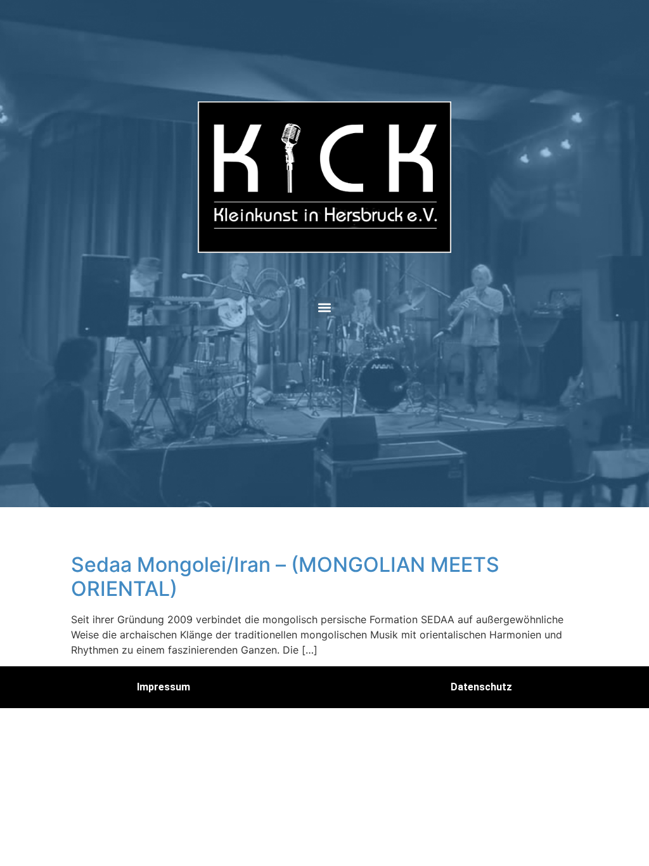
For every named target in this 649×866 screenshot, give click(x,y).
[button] (324, 307)
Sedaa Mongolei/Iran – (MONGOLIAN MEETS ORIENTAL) (285, 576)
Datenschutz (481, 687)
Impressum (163, 687)
